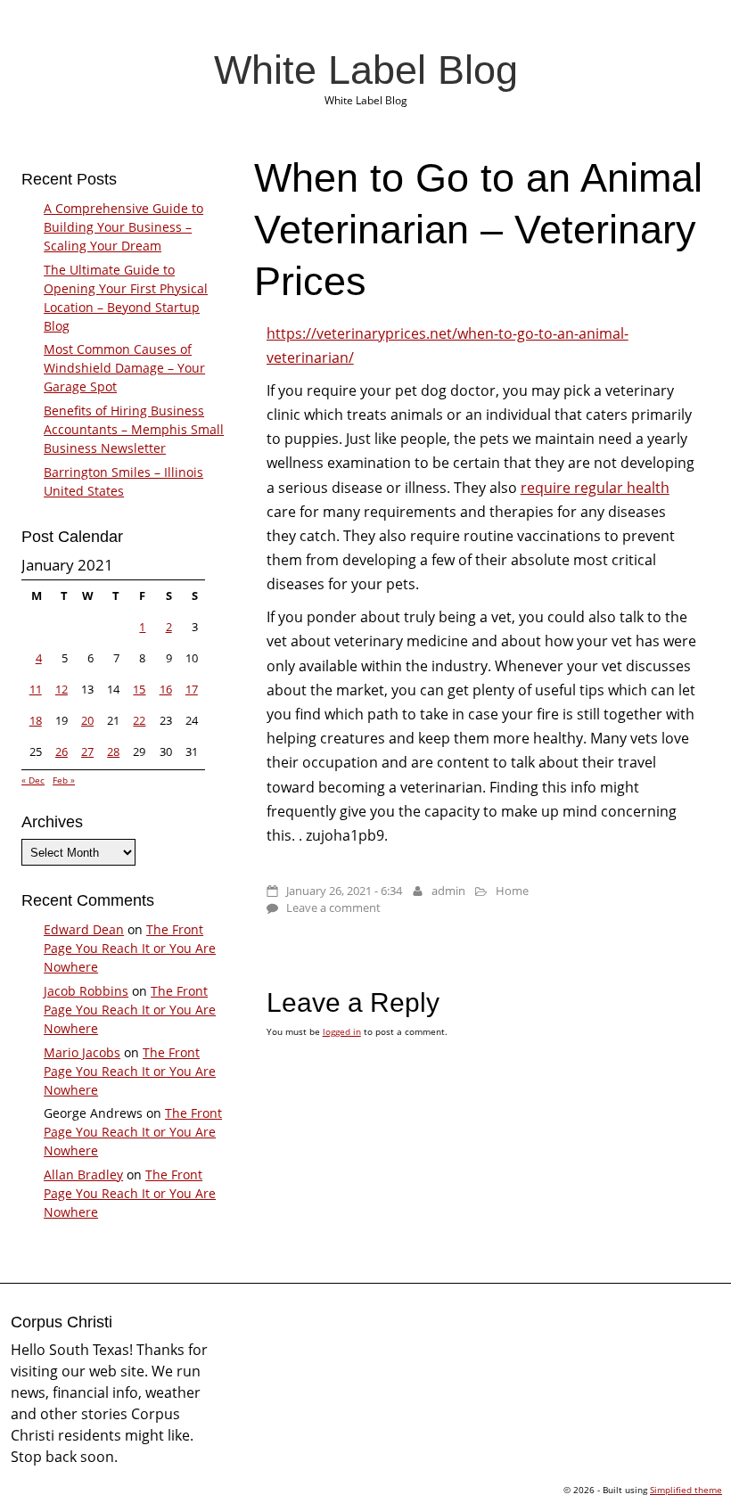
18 (35, 720)
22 (139, 720)
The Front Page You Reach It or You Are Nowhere (130, 948)
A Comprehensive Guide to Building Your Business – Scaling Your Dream (123, 227)
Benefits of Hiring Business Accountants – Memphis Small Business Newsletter (134, 429)
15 (139, 689)
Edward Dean (84, 929)
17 (191, 689)
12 (61, 689)
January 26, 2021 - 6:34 (344, 891)
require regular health (595, 487)
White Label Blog (366, 69)
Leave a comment (333, 907)
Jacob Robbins (86, 990)
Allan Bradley (83, 1174)
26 (61, 751)
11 (35, 689)
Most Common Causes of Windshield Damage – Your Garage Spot (124, 368)
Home (512, 891)
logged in (342, 1031)
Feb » (64, 780)
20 (87, 720)
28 (113, 751)
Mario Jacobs (82, 1052)
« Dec (33, 780)
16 (166, 689)
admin (448, 891)
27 (87, 751)
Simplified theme (686, 1489)
